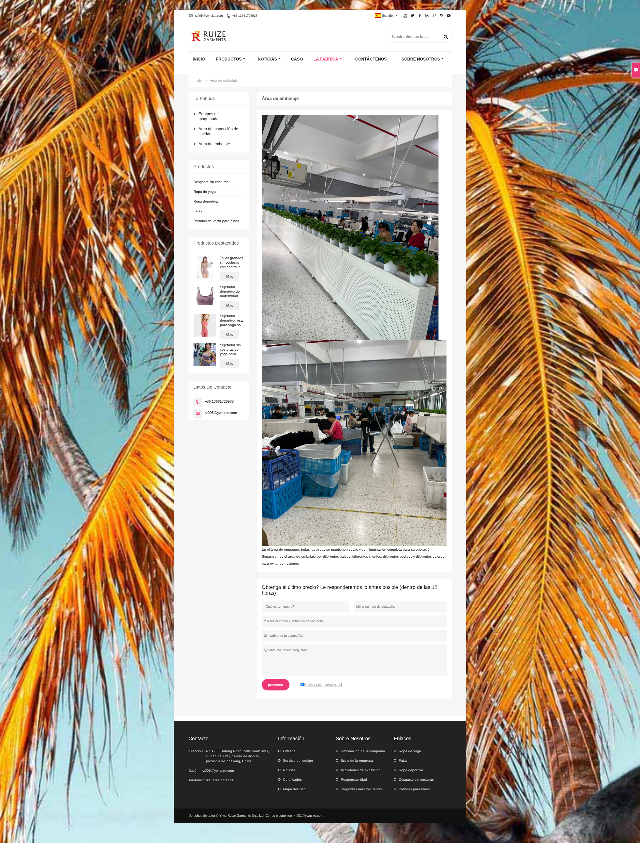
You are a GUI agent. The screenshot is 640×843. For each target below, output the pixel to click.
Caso (297, 59)
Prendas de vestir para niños (216, 221)
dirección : (196, 751)
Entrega (289, 751)
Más (229, 276)
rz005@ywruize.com (209, 16)
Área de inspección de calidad (218, 131)
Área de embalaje (214, 144)
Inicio (199, 59)
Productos (229, 59)
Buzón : (194, 770)
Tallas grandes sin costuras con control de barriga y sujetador (231, 262)
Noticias (289, 770)
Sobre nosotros (421, 59)
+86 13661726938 (245, 16)
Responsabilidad (354, 779)
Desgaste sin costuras (211, 182)
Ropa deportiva (206, 201)
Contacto (198, 738)
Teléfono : (196, 780)
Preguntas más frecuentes (361, 789)
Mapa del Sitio (294, 789)
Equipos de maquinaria (208, 116)
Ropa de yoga (205, 192)
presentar (275, 685)
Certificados (292, 779)
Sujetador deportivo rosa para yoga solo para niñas (232, 320)
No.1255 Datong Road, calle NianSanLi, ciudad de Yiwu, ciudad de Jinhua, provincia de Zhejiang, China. (237, 756)
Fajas (198, 211)
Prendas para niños (414, 789)
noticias (267, 59)
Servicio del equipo (298, 760)
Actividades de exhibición (360, 770)
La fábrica (326, 59)
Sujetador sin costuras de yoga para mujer (230, 349)
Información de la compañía (363, 751)
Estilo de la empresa (357, 760)
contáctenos (371, 59)
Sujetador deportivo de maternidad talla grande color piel (230, 291)
